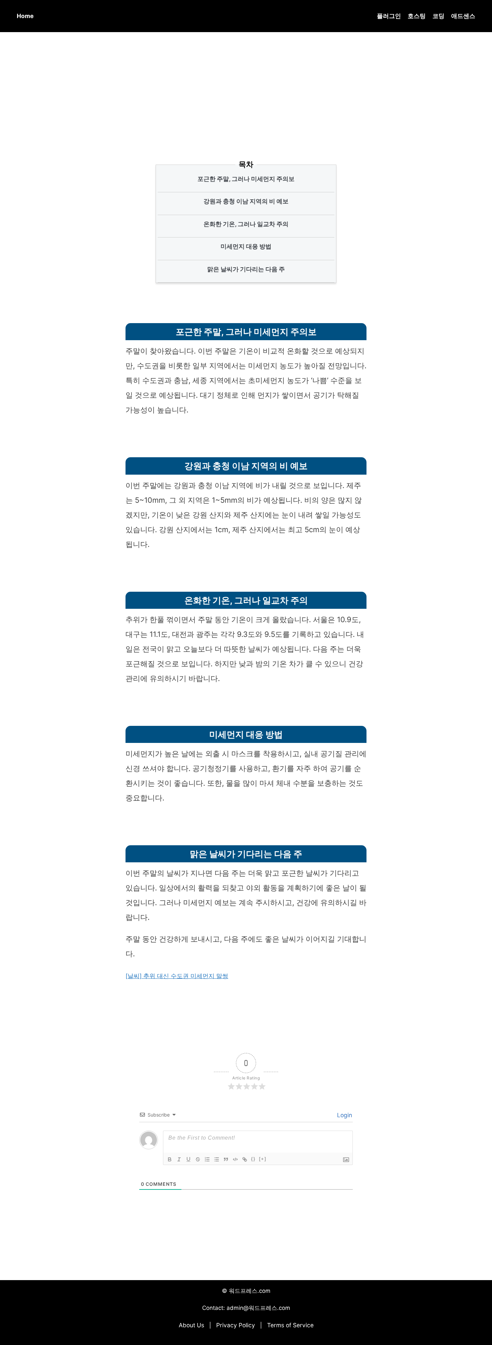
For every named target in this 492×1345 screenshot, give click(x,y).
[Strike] (197, 1159)
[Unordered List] (216, 1159)
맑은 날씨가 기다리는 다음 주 (246, 269)
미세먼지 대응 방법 (246, 246)
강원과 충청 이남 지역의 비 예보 (246, 201)
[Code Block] (235, 1159)
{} (253, 1158)
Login (343, 1115)
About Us (191, 1325)
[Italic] (179, 1159)
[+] (262, 1158)
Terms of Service (290, 1325)
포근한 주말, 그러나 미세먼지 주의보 (246, 178)
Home (25, 15)
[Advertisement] (246, 86)
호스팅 (417, 15)
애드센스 (463, 15)
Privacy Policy (235, 1325)
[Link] (244, 1159)
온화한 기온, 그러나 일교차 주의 (246, 223)
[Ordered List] (207, 1159)
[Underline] (188, 1159)
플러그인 (389, 15)
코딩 (438, 15)
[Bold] (169, 1159)
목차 (246, 164)
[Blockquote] (226, 1159)
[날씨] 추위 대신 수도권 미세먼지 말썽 (177, 975)
